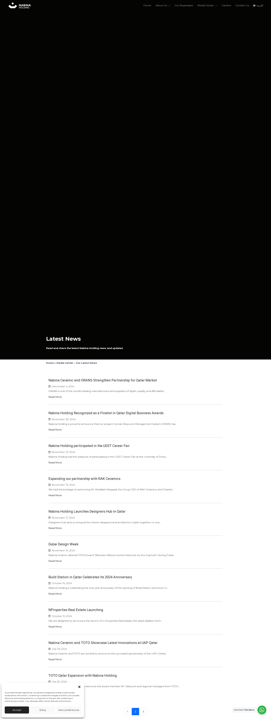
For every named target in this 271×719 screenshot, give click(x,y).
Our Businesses (184, 5)
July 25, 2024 (59, 681)
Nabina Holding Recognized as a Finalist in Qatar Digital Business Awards (106, 413)
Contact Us (242, 5)
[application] (168, 5)
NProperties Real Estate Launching (75, 610)
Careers (226, 5)
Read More (55, 396)
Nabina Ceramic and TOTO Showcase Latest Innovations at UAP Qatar (103, 643)
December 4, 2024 (63, 386)
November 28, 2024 (64, 419)
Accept (17, 710)
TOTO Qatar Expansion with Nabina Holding (82, 675)
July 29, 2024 (59, 649)
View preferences (68, 710)
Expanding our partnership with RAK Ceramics (84, 479)
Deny (43, 710)
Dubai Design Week (63, 544)
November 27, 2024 (63, 452)
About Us (161, 5)
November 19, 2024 (63, 485)
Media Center (206, 5)
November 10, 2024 (63, 550)
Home (147, 5)
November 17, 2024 (63, 518)
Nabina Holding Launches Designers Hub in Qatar (86, 511)
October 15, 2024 (62, 616)
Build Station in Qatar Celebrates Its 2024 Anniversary (90, 577)
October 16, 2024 (62, 583)
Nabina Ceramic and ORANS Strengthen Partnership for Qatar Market (102, 380)
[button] (79, 686)
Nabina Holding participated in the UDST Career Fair (89, 446)
